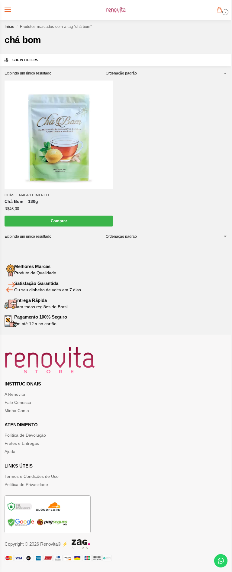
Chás (9, 195)
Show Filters (25, 60)
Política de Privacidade (26, 484)
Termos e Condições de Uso (32, 476)
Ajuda (10, 451)
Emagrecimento (33, 195)
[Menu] (14, 10)
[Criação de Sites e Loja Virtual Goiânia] (81, 544)
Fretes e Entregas (22, 443)
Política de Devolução (25, 435)
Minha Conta (17, 410)
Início (9, 26)
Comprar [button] (59, 221)
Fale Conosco (18, 402)
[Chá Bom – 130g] (59, 135)
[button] (220, 10)
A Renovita (15, 394)
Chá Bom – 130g (21, 201)
